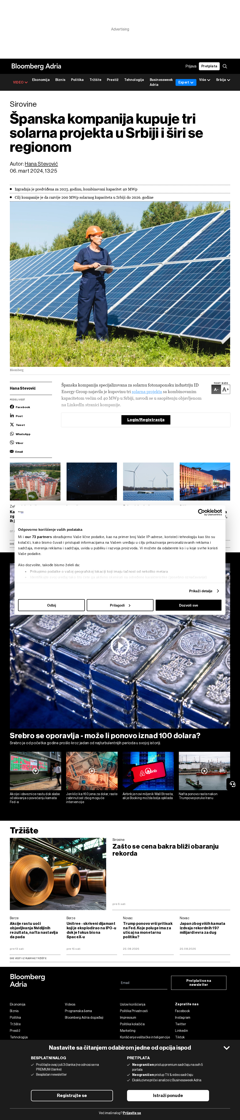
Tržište (95, 80)
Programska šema (78, 1011)
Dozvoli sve (188, 605)
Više (202, 80)
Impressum (128, 1017)
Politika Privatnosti (134, 1011)
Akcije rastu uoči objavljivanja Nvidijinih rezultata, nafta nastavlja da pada (34, 930)
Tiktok (180, 1037)
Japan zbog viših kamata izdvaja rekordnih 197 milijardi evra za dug (202, 928)
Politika (77, 80)
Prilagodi (117, 605)
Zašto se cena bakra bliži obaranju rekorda (165, 850)
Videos (70, 1004)
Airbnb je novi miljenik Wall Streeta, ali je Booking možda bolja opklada (148, 796)
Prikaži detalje (201, 591)
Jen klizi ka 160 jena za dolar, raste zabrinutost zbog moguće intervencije (91, 798)
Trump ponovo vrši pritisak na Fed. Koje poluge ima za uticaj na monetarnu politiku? (147, 930)
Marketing (128, 1031)
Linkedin (181, 1031)
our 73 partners (38, 537)
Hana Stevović (41, 164)
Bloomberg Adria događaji (84, 1017)
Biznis (60, 80)
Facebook (182, 1011)
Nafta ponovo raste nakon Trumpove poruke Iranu (198, 796)
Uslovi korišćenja (132, 1004)
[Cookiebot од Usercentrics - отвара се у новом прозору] (201, 512)
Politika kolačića (132, 1024)
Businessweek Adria (161, 82)
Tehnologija (134, 80)
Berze (14, 918)
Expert (183, 82)
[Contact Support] (233, 784)
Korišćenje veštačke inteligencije (145, 1037)
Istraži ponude (168, 1095)
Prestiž (113, 80)
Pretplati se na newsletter (198, 983)
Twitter (180, 1024)
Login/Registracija (146, 420)
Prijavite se (132, 1113)
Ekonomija (41, 80)
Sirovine (118, 840)
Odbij (51, 605)
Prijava (191, 66)
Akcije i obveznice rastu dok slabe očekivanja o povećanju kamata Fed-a (35, 798)
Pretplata (209, 66)
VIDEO (18, 82)
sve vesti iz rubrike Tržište (28, 958)
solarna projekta (147, 391)
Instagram (183, 1017)
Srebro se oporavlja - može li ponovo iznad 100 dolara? (105, 736)
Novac (128, 918)
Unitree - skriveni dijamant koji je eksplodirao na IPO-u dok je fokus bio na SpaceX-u (91, 930)
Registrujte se (72, 1095)
